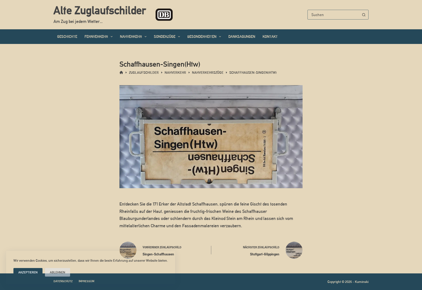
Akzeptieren (28, 272)
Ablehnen (57, 272)
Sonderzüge (164, 36)
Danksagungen (241, 36)
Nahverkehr (131, 36)
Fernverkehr (96, 36)
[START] (121, 72)
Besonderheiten (201, 36)
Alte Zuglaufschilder (99, 10)
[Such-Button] (363, 14)
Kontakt (270, 36)
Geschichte (67, 36)
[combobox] (333, 15)
